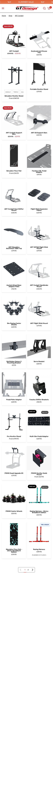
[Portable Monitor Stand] (39, 74)
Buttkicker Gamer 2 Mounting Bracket (14, 362)
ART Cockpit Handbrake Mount (39, 286)
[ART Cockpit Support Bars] (14, 117)
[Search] (44, 8)
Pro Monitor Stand (14, 436)
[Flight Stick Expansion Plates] (39, 194)
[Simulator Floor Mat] (14, 156)
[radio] (8, 92)
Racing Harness (39, 549)
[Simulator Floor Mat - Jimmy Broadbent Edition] (14, 534)
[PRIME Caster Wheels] (14, 496)
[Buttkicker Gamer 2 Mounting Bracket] (14, 346)
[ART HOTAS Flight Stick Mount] (39, 232)
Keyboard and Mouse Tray (39, 52)
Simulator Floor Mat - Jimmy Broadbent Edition (14, 551)
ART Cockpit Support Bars (14, 133)
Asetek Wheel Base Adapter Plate (14, 286)
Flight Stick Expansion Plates (39, 209)
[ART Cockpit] (14, 36)
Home (4, 15)
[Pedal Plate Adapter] (14, 384)
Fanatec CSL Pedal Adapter (39, 171)
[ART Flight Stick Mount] (39, 308)
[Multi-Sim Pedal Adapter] (39, 421)
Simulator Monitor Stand (14, 96)
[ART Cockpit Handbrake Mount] (39, 270)
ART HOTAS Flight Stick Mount (39, 248)
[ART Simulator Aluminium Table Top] (14, 232)
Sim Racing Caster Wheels (14, 324)
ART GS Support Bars (39, 133)
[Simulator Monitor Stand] (14, 74)
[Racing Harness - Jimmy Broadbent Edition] (39, 496)
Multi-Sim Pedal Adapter (39, 436)
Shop (10, 15)
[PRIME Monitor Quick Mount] (39, 458)
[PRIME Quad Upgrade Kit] (14, 458)
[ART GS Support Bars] (39, 117)
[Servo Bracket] (39, 346)
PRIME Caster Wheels (14, 511)
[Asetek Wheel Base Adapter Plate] (14, 270)
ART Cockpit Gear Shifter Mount (14, 209)
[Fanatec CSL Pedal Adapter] (39, 156)
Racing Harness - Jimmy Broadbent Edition (39, 512)
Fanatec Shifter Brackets (39, 399)
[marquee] (26, 2)
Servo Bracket (39, 361)
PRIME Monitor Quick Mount (39, 474)
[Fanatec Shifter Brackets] (39, 384)
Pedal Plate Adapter (14, 399)
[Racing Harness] (39, 534)
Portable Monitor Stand (39, 89)
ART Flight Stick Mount (39, 323)
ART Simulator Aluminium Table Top (14, 248)
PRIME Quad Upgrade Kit (14, 473)
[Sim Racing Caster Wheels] (14, 308)
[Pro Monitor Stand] (14, 421)
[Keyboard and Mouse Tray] (39, 36)
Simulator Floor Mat (13, 171)
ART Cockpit (19, 15)
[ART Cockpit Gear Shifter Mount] (14, 194)
